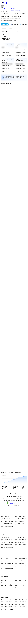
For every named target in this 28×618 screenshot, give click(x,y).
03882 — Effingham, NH (20, 518)
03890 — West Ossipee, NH (20, 524)
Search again (5, 11)
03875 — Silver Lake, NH (7, 521)
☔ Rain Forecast (14, 24)
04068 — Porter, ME (19, 521)
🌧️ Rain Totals (5, 24)
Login (18, 8)
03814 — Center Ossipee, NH (6, 519)
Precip (5, 3)
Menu (2, 6)
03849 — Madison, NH (6, 516)
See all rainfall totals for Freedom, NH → (10, 508)
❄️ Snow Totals (23, 24)
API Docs (14, 8)
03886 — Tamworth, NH (6, 523)
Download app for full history (5, 487)
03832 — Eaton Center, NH (21, 516)
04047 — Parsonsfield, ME (7, 526)
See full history (24, 487)
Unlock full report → (6, 55)
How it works (9, 8)
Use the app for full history (15, 487)
